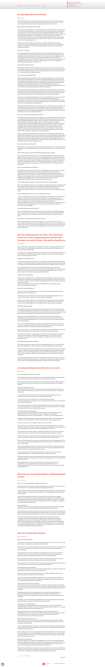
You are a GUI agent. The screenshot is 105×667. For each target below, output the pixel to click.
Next (28, 655)
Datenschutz (62, 663)
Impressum (56, 663)
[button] (2, 664)
